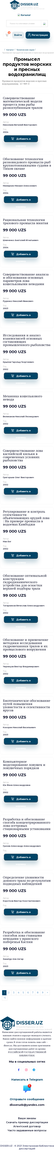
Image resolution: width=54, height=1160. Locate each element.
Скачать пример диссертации (27, 1122)
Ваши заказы (27, 1118)
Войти (18, 35)
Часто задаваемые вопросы (27, 1130)
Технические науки (25, 50)
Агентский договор (27, 1126)
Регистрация (40, 35)
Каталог (10, 50)
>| (5, 997)
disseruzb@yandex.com (27, 1104)
